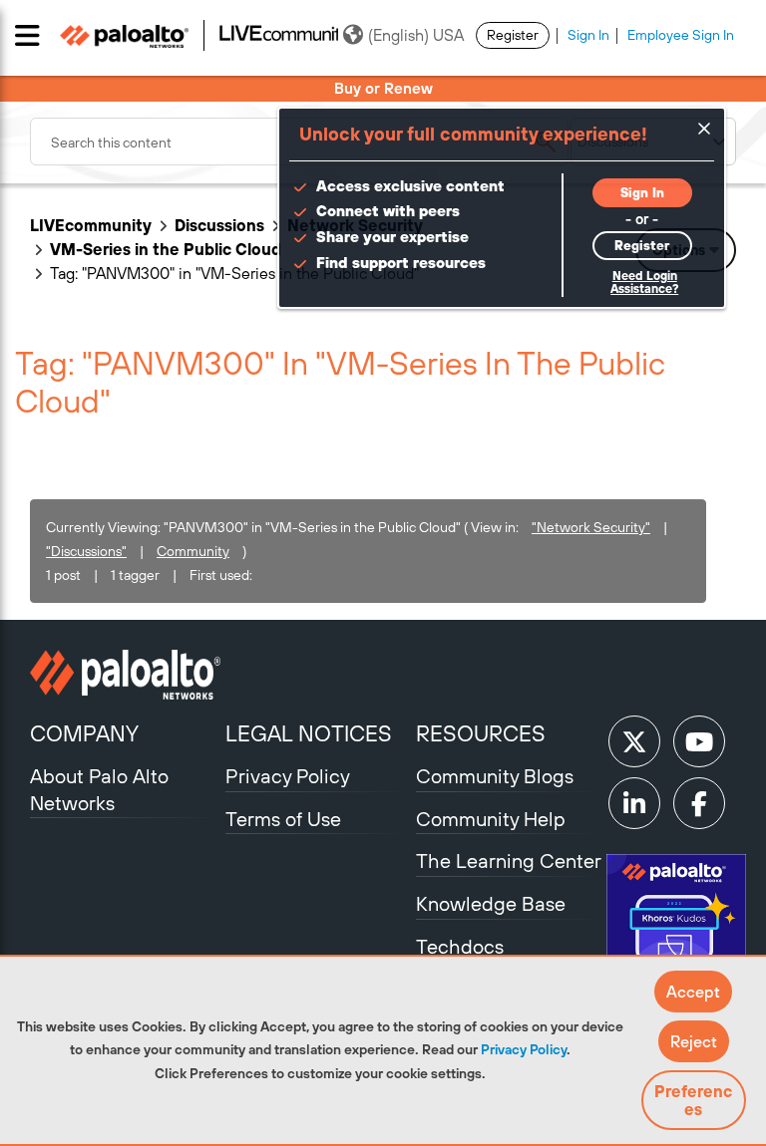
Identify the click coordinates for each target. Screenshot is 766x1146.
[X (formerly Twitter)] (634, 741)
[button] (693, 991)
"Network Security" (591, 527)
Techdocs (460, 946)
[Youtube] (699, 741)
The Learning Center (508, 860)
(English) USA (416, 35)
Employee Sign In (680, 35)
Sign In (588, 35)
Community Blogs (495, 775)
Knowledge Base (491, 903)
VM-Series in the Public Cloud (165, 249)
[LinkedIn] (634, 803)
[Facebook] (699, 803)
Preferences (693, 1100)
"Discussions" (86, 551)
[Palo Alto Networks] (125, 675)
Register (513, 35)
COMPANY (84, 733)
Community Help (491, 818)
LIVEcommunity (91, 225)
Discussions (219, 225)
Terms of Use (283, 818)
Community (193, 551)
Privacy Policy (524, 1049)
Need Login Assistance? (644, 282)
